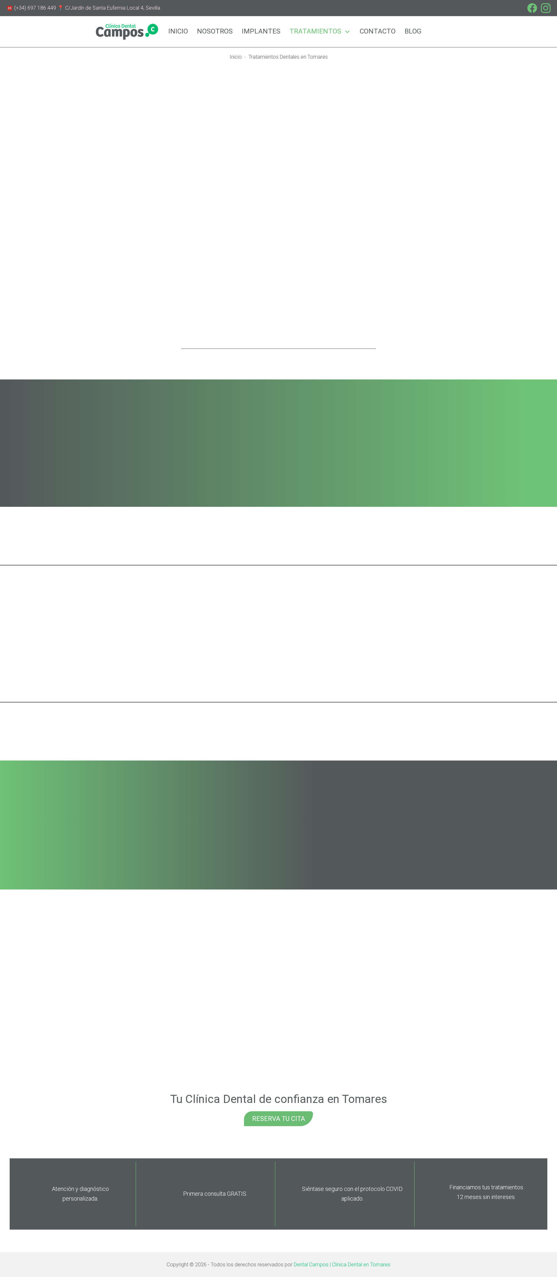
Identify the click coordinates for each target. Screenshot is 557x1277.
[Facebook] (532, 8)
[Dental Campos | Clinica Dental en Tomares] (127, 31)
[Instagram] (546, 8)
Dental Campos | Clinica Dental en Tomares (342, 1265)
